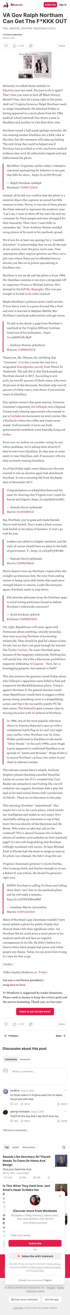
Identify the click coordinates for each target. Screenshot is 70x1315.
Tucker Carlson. (18, 650)
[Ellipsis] (65, 1090)
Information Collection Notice (46, 1267)
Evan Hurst (23, 1173)
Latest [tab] (15, 1147)
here (12, 985)
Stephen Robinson (12, 35)
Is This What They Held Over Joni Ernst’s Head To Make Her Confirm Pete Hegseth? (26, 1190)
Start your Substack (26, 1299)
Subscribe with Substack (37, 1256)
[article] (35, 1167)
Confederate (17, 416)
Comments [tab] (11, 1059)
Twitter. (43, 972)
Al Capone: (37, 664)
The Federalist (27, 708)
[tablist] (17, 1059)
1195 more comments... (15, 1130)
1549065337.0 (26, 350)
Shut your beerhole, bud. (17, 1169)
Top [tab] (7, 1147)
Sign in (63, 4)
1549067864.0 (25, 563)
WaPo (8, 964)
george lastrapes (20, 1111)
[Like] (6, 45)
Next (59, 1035)
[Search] (63, 1147)
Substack (18, 1307)
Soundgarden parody (30, 367)
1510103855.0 (25, 512)
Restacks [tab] (25, 1059)
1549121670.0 (25, 912)
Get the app (52, 1299)
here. (23, 985)
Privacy (51, 1287)
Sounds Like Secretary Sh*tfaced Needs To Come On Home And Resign (26, 1160)
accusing (21, 636)
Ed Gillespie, (39, 407)
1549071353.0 (28, 187)
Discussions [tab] (28, 1147)
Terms (60, 1287)
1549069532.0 (28, 619)
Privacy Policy (37, 1270)
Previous (13, 1035)
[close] (60, 1196)
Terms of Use (53, 1263)
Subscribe (50, 4)
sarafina (15, 1090)
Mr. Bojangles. (35, 289)
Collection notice (35, 1291)
